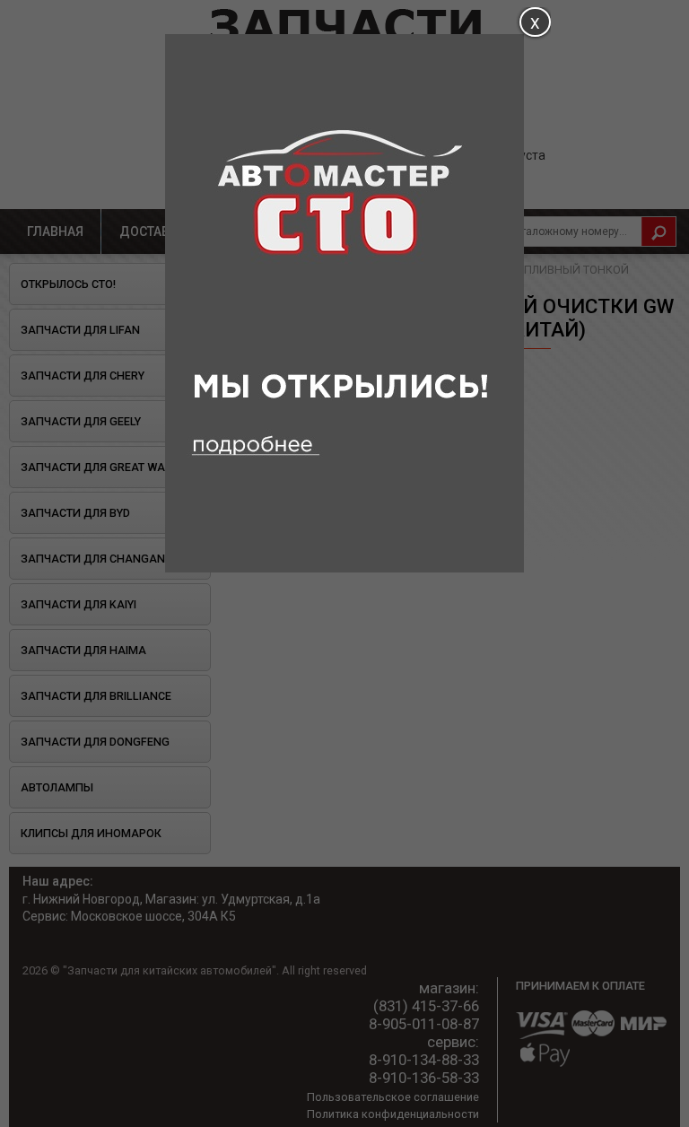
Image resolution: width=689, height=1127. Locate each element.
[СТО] (344, 568)
